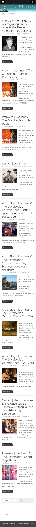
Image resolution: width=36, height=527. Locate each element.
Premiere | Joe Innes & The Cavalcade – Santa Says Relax (17, 457)
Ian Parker (6, 126)
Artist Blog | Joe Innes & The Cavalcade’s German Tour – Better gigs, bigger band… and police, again (17, 209)
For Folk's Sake (7, 33)
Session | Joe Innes (14, 163)
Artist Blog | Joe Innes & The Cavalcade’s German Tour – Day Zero (18, 359)
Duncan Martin (8, 166)
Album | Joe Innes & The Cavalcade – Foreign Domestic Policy (17, 74)
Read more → (7, 62)
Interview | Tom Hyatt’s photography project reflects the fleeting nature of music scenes (16, 25)
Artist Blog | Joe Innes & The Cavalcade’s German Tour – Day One (17, 313)
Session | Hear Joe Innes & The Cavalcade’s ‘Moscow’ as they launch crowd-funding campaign (17, 406)
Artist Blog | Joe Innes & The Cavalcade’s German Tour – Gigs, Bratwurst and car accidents (17, 263)
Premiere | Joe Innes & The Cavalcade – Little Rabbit (16, 120)
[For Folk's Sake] (18, 8)
